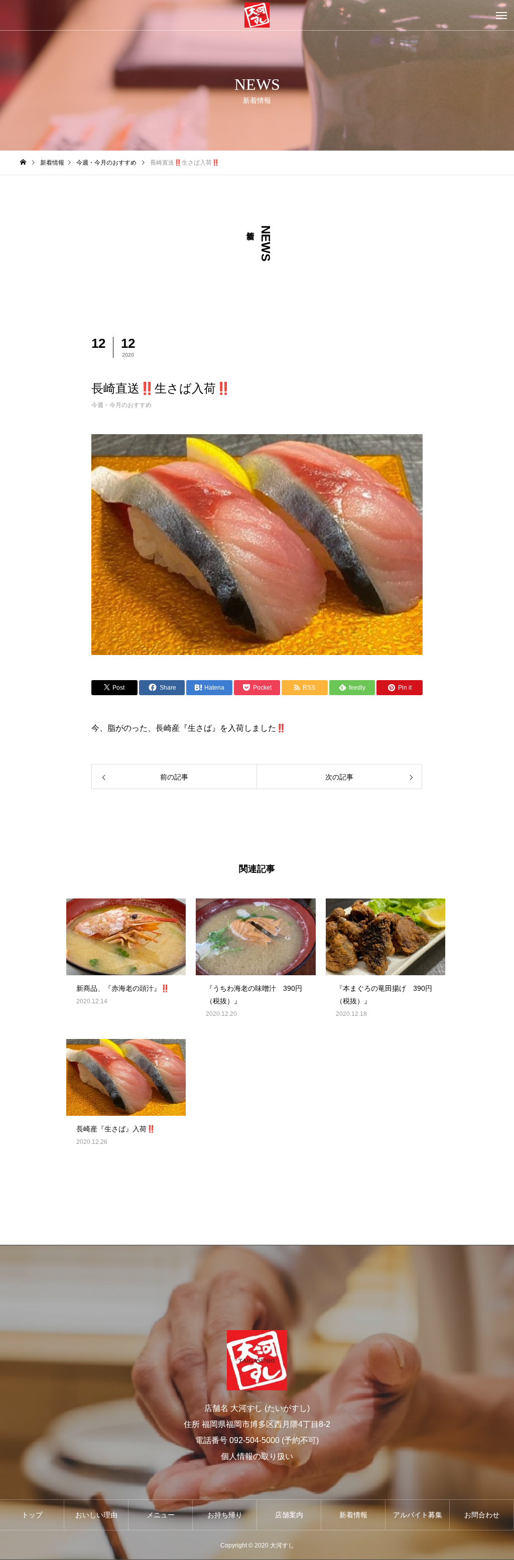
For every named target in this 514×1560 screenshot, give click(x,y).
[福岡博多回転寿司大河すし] (257, 15)
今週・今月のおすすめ (121, 405)
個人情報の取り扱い (257, 1456)
